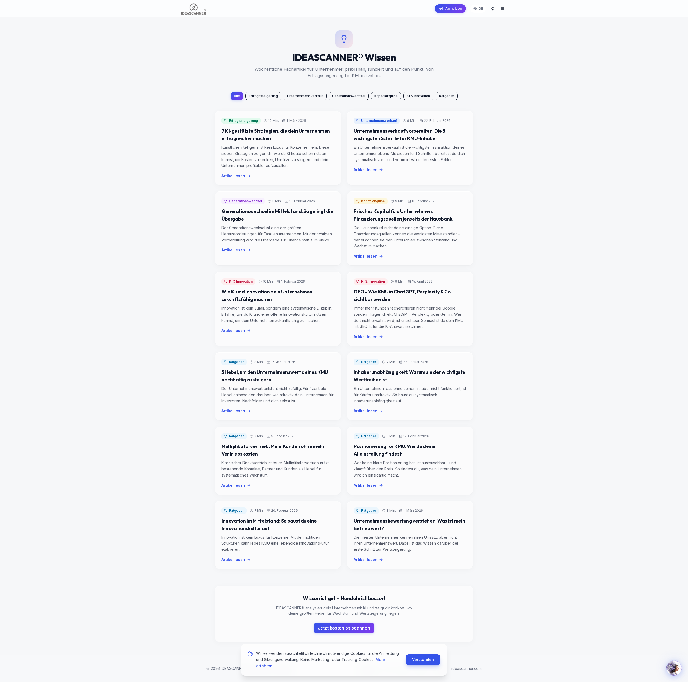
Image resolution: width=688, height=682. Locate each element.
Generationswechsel (348, 96)
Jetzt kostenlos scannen (344, 628)
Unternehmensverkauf (305, 96)
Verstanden (423, 659)
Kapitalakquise (386, 96)
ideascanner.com (467, 668)
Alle (237, 96)
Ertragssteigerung (263, 96)
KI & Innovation (418, 96)
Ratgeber (446, 96)
